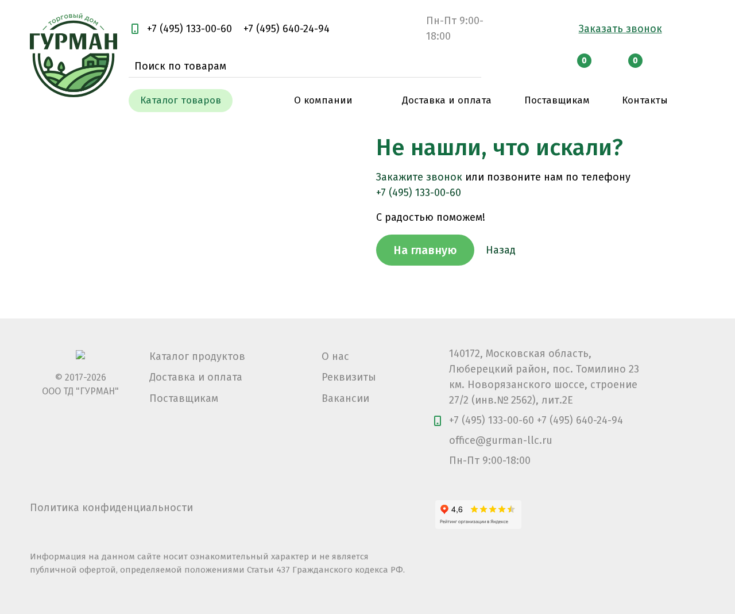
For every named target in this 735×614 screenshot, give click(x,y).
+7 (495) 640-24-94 (286, 28)
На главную (425, 250)
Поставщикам (183, 398)
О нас (335, 356)
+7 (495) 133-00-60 (189, 28)
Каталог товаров (180, 100)
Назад (501, 250)
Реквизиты (349, 377)
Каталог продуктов (197, 356)
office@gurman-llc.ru (500, 440)
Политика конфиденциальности (111, 507)
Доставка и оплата (195, 377)
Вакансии (345, 398)
